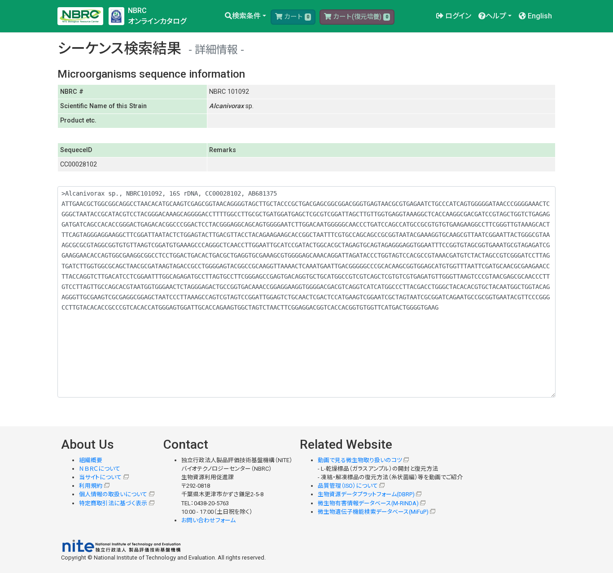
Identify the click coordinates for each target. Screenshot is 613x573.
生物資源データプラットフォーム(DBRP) (366, 494)
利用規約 (90, 485)
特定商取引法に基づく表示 (113, 503)
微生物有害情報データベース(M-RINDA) (368, 503)
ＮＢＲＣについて (99, 468)
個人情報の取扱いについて (113, 494)
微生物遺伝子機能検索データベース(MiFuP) (373, 511)
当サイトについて (100, 477)
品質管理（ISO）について (348, 485)
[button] (245, 16)
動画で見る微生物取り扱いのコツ (360, 460)
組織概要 (90, 460)
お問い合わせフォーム (208, 520)
